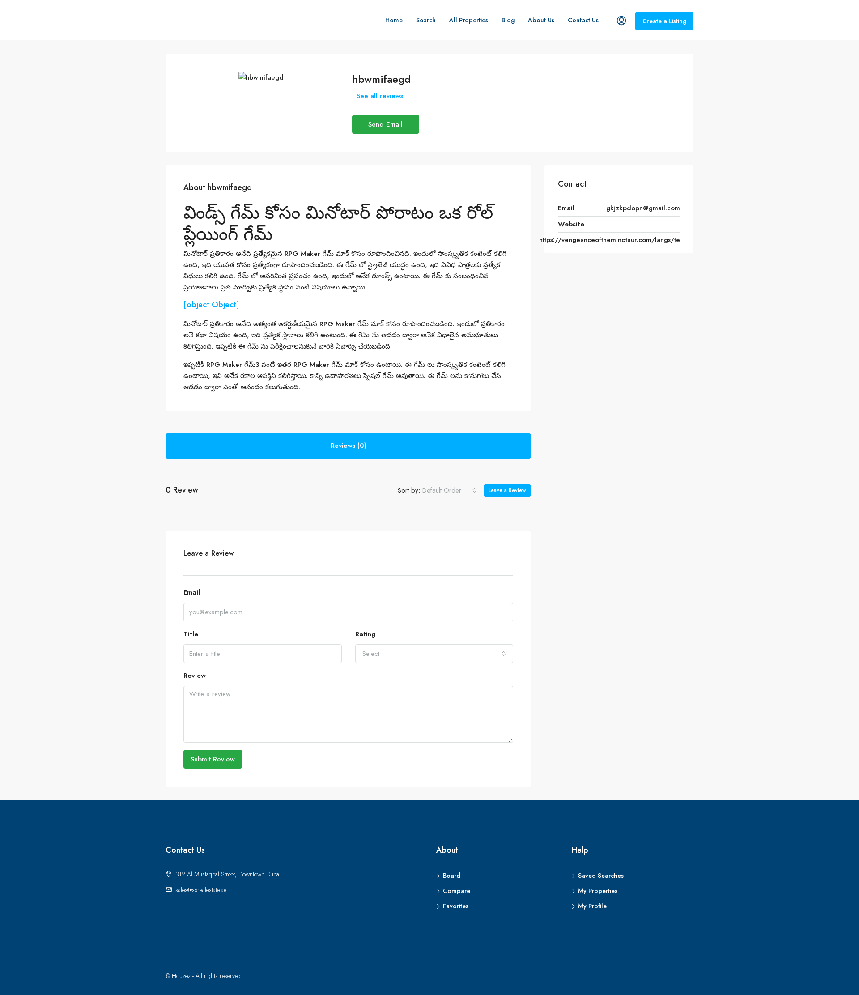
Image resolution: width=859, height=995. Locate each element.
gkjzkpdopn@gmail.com (643, 208)
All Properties (468, 20)
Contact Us (583, 20)
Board (451, 875)
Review (194, 675)
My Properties (597, 890)
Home (394, 20)
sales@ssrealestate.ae (200, 889)
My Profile (592, 905)
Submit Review (213, 759)
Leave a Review (507, 490)
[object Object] (211, 304)
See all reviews (380, 96)
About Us (541, 20)
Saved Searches (601, 875)
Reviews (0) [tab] (348, 446)
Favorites (455, 905)
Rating (365, 634)
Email (191, 592)
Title (190, 634)
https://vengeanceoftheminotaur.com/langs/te (609, 240)
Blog (508, 20)
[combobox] (449, 490)
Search (426, 20)
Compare (456, 890)
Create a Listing (664, 21)
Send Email (385, 124)
